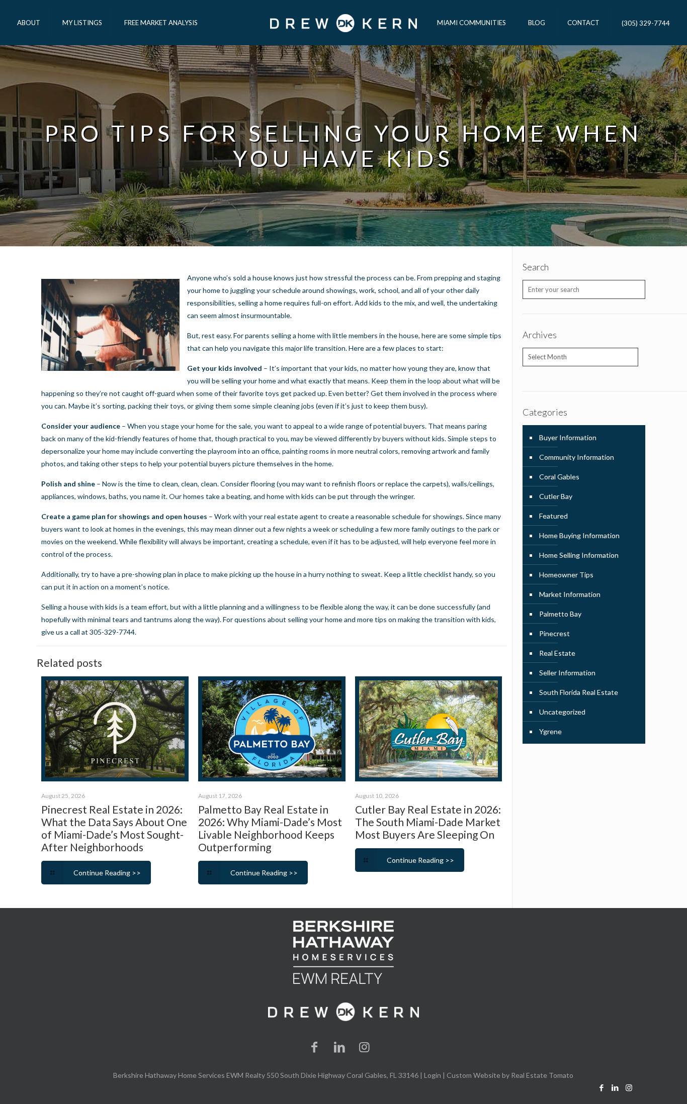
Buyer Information (567, 437)
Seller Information (567, 672)
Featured (553, 516)
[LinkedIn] (339, 1046)
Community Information (576, 457)
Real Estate (557, 653)
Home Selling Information (579, 555)
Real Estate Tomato (542, 1075)
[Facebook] (314, 1046)
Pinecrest (554, 633)
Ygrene (550, 731)
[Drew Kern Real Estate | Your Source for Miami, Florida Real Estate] (343, 22)
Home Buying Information (579, 535)
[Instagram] (364, 1046)
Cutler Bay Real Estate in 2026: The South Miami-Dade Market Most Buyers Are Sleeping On (428, 822)
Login (432, 1075)
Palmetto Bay (560, 614)
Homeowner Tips (566, 574)
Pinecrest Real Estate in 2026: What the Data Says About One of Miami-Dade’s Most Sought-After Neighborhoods (114, 828)
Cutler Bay (555, 496)
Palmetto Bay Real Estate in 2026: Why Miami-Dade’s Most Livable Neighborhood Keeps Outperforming (270, 828)
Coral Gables (559, 476)
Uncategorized (562, 712)
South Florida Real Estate (578, 692)
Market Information (569, 594)
